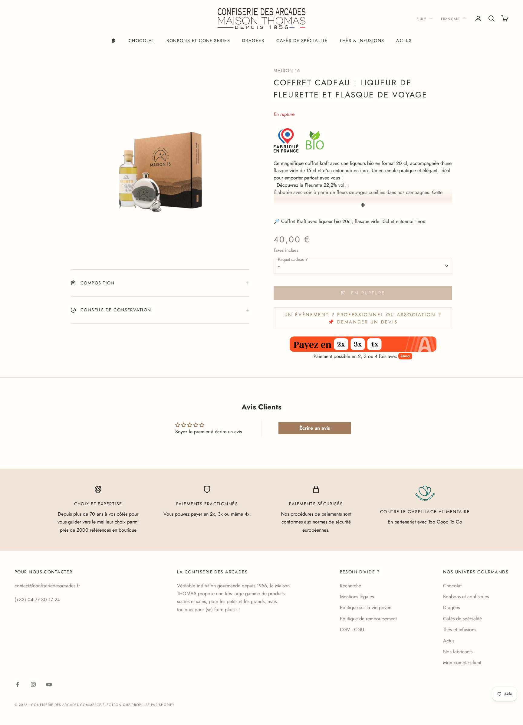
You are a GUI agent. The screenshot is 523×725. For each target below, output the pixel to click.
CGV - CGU (352, 629)
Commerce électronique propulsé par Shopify (127, 704)
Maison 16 (287, 70)
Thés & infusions (362, 41)
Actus (404, 41)
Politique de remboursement (368, 618)
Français (450, 18)
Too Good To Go (445, 521)
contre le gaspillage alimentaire (425, 512)
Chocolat (142, 41)
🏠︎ (113, 41)
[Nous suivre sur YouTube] (49, 684)
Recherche (350, 585)
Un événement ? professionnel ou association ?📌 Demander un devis (363, 318)
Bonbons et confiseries (198, 41)
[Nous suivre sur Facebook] (18, 684)
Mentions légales (357, 596)
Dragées (253, 41)
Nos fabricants (457, 651)
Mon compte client (462, 662)
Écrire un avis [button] (314, 428)
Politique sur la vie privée (365, 607)
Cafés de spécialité (301, 41)
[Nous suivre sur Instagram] (33, 684)
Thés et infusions (459, 629)
